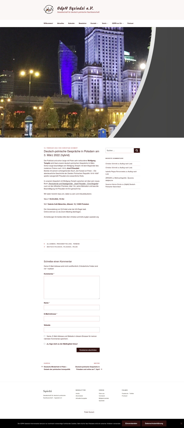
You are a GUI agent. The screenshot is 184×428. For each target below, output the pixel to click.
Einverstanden (131, 423)
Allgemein (51, 244)
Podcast (130, 23)
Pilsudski (67, 247)
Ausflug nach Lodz (126, 163)
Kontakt (93, 23)
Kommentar (49, 274)
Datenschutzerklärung (154, 423)
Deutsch (91, 412)
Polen (75, 247)
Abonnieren (79, 396)
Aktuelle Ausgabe (81, 398)
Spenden (101, 401)
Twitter (131, 393)
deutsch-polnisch (54, 247)
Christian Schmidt (70, 148)
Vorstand (102, 396)
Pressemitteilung (64, 244)
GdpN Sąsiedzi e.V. (75, 8)
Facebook (125, 393)
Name (47, 303)
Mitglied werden (104, 398)
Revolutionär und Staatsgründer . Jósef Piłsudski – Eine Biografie (73, 183)
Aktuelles (60, 23)
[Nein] (181, 423)
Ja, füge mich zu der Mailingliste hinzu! (62, 344)
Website (47, 325)
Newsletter (82, 23)
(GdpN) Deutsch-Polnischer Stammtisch (121, 185)
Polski (86, 412)
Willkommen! (48, 23)
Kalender (71, 23)
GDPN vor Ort (117, 23)
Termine (76, 244)
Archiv (78, 393)
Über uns (101, 393)
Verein (104, 23)
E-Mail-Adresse (50, 314)
